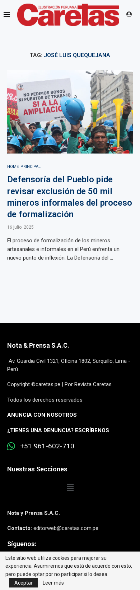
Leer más (53, 582)
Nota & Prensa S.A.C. (38, 345)
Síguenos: (21, 544)
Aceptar (23, 583)
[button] (70, 487)
